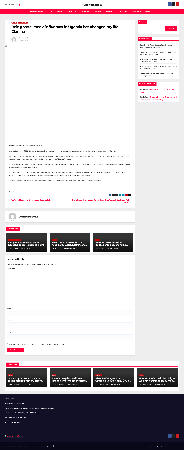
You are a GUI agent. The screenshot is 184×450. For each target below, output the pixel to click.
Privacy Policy (157, 446)
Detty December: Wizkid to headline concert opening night (26, 243)
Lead (50, 11)
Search (142, 22)
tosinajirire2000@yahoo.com (20, 408)
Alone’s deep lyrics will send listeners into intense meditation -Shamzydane (70, 381)
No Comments (29, 384)
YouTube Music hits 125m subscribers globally (31, 200)
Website (9, 332)
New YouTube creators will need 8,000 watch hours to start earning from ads (69, 245)
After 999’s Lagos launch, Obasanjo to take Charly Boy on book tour (112, 381)
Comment (11, 269)
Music (59, 11)
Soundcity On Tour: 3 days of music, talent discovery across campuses (25, 381)
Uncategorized (174, 446)
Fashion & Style (22, 22)
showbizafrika (25, 38)
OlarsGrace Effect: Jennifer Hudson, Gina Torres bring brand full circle (100, 201)
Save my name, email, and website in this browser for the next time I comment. (38, 344)
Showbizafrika (36, 11)
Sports (148, 11)
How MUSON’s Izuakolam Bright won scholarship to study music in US (157, 381)
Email (9, 320)
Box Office (71, 11)
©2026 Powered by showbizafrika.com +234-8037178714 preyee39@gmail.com (29, 446)
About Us (149, 446)
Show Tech (136, 11)
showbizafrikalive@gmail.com (43, 408)
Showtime (123, 11)
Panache (85, 11)
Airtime (98, 11)
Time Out (109, 11)
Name (9, 308)
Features (98, 375)
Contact (166, 446)
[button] (177, 12)
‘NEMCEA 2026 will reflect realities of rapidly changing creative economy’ (110, 245)
